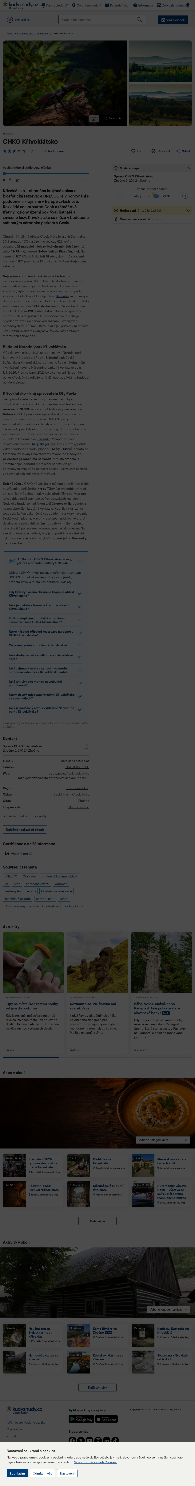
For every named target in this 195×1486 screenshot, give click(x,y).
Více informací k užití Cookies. (95, 1462)
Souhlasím (17, 1473)
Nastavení (67, 1473)
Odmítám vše (42, 1473)
